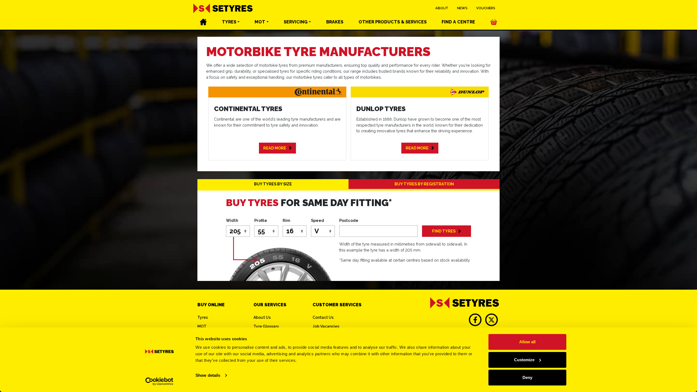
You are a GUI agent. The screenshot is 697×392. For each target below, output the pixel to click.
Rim (286, 220)
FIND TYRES (444, 231)
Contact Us (323, 317)
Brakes (334, 21)
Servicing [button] (296, 21)
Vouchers (485, 8)
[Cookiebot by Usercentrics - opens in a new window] (159, 381)
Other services (393, 21)
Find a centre (458, 21)
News (462, 8)
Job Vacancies (326, 326)
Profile (260, 220)
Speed (317, 220)
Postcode (348, 220)
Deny (527, 377)
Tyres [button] (229, 21)
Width (232, 220)
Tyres (202, 317)
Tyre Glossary (266, 326)
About (441, 8)
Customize (524, 359)
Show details (207, 375)
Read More (274, 148)
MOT (201, 326)
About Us (262, 317)
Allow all (527, 341)
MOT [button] (260, 21)
